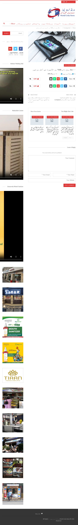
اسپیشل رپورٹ (68, 24)
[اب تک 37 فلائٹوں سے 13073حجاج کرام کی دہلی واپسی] (37, 120)
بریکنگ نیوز (47, 24)
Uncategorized (70, 65)
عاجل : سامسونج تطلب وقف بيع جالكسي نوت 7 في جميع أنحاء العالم (39, 100)
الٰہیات (57, 24)
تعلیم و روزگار (23, 24)
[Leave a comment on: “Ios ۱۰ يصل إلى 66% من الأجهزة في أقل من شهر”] (30, 79)
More (13, 24)
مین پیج (38, 513)
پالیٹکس (36, 24)
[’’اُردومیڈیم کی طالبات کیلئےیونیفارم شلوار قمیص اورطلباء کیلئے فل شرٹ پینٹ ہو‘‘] (67, 120)
